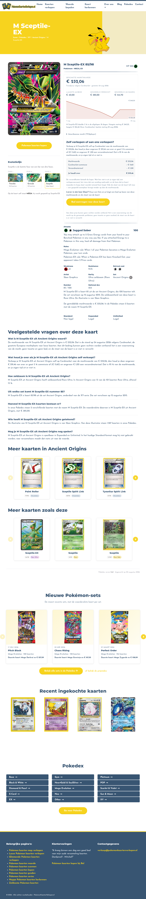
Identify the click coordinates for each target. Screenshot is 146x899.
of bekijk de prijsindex (96, 671)
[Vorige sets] (2, 636)
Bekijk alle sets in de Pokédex (60, 671)
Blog (119, 4)
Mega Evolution (63, 788)
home (15, 37)
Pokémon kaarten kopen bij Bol (68, 863)
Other (58, 800)
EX (10, 800)
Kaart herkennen (90, 6)
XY (29, 37)
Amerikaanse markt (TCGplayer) (82, 134)
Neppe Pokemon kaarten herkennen (28, 880)
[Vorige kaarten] (10, 477)
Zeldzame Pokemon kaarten (23, 883)
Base (11, 777)
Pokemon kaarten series (21, 876)
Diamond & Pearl (18, 788)
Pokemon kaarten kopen (34, 146)
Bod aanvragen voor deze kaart (88, 202)
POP (102, 783)
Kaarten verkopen (50, 6)
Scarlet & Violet (108, 788)
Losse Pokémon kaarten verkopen (26, 854)
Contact (139, 4)
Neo (57, 794)
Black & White (16, 783)
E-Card (12, 794)
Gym (57, 777)
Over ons (108, 4)
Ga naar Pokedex (73, 811)
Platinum (104, 777)
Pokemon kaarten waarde (22, 863)
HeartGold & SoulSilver (67, 783)
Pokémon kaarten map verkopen (26, 850)
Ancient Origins (38, 37)
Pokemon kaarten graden (22, 873)
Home (40, 4)
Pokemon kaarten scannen (22, 867)
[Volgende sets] (143, 636)
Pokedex (128, 4)
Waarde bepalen (70, 6)
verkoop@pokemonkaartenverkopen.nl (117, 850)
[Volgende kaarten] (135, 477)
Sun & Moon (106, 794)
